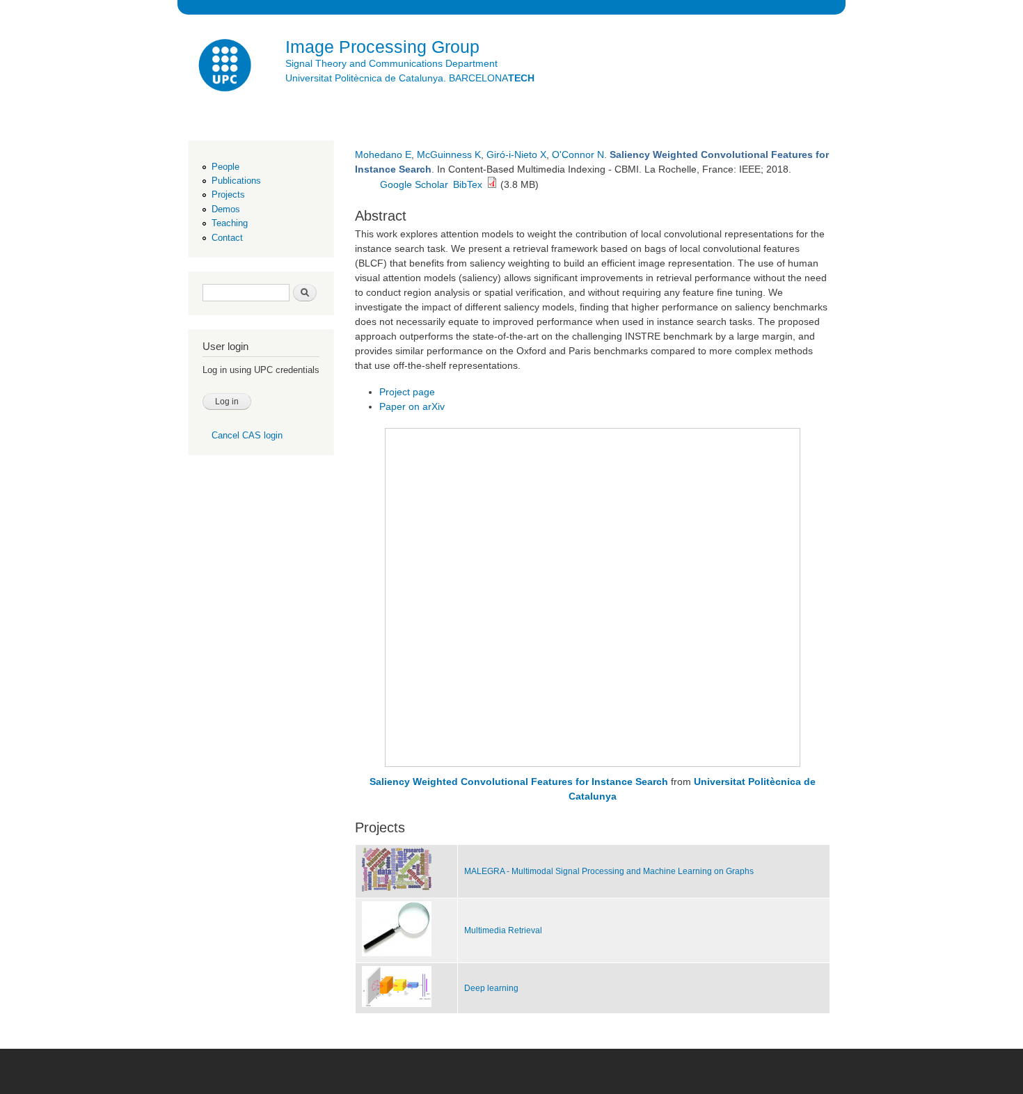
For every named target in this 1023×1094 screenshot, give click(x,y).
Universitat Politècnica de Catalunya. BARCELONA (409, 78)
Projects (228, 194)
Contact (227, 237)
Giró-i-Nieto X (516, 154)
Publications (236, 180)
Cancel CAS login (247, 435)
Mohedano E (383, 154)
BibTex (467, 184)
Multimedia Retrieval (503, 930)
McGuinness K (449, 154)
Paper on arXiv (412, 406)
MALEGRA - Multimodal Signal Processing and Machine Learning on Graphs (609, 871)
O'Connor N (578, 154)
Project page (407, 391)
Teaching (230, 223)
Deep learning (491, 988)
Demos (226, 209)
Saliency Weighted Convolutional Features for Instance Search (519, 781)
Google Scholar (414, 184)
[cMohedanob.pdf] (492, 184)
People (225, 166)
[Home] (226, 67)
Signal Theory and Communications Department (391, 63)
